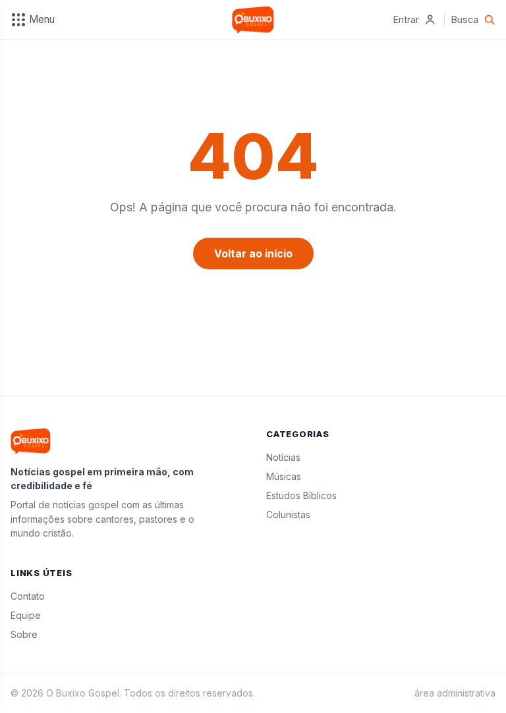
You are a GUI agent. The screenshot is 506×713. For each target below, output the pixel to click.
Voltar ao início (253, 253)
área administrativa (454, 693)
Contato (28, 596)
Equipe (26, 615)
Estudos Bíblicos (301, 495)
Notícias (283, 457)
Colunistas (288, 514)
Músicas (283, 476)
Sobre (24, 634)
